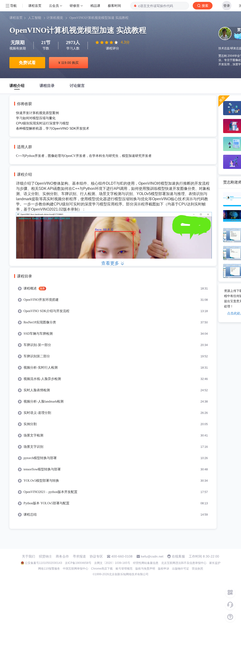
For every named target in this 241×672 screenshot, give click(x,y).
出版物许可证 (180, 568)
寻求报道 (79, 556)
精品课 (95, 6)
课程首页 (34, 6)
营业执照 (197, 568)
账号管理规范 (124, 568)
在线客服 (178, 556)
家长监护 (215, 563)
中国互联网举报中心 (75, 568)
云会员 (54, 6)
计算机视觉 (55, 18)
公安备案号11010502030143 (43, 563)
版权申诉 (163, 568)
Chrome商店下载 (102, 568)
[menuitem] (113, 288)
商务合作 (62, 556)
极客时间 (114, 6)
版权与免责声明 (145, 568)
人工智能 (34, 18)
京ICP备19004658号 (78, 563)
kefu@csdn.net (152, 556)
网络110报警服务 (49, 568)
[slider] (107, 42)
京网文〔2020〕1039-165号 (112, 563)
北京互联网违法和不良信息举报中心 (183, 563)
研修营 (75, 6)
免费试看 (27, 62)
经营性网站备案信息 (145, 563)
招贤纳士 (45, 556)
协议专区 (96, 556)
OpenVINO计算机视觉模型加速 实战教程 (99, 18)
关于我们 (28, 556)
